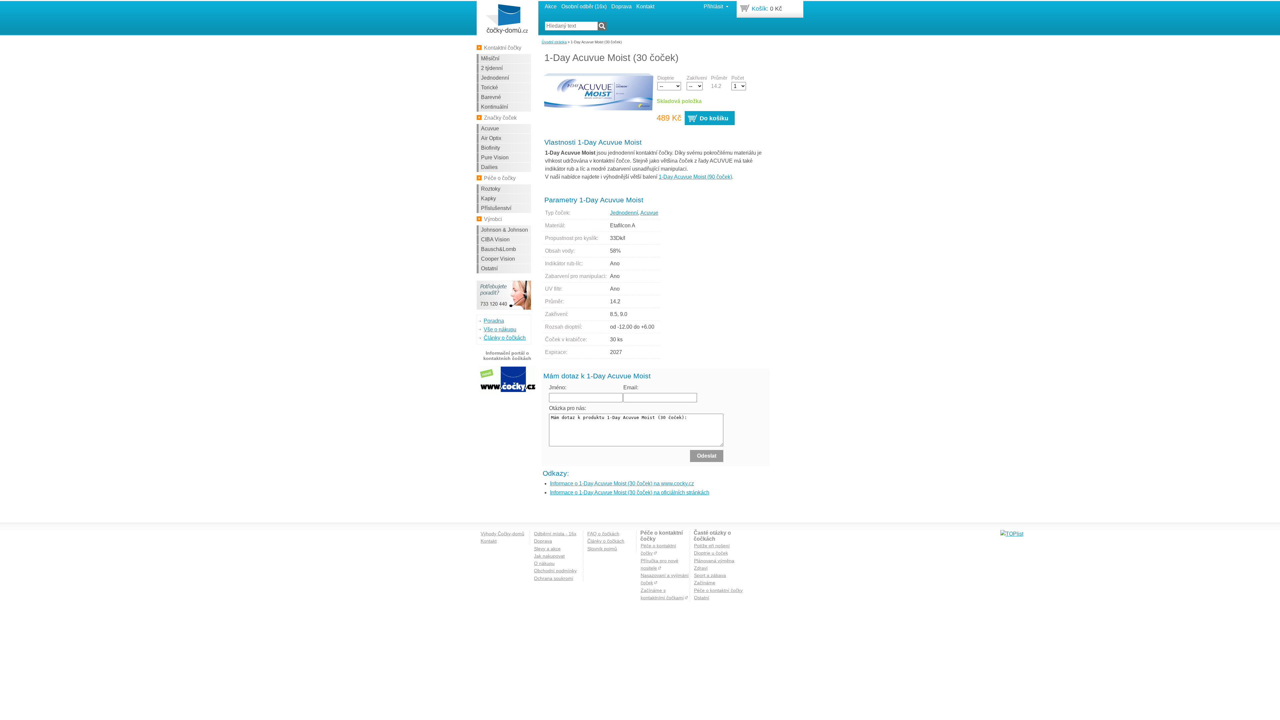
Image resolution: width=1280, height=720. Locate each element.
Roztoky (490, 189)
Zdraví (701, 568)
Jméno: (557, 387)
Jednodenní (495, 78)
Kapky (488, 198)
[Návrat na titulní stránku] (507, 19)
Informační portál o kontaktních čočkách (507, 355)
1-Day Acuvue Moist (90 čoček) (695, 177)
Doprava (621, 6)
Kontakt (645, 6)
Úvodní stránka (554, 42)
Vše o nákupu (500, 329)
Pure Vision (495, 157)
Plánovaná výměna (714, 560)
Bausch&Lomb (498, 249)
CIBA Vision (495, 239)
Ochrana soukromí (553, 578)
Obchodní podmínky (555, 570)
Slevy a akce (547, 548)
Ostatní (489, 268)
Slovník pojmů (602, 548)
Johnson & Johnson (504, 230)
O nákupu (544, 563)
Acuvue (490, 128)
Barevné (491, 97)
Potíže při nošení (712, 545)
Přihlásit (713, 6)
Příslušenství (496, 208)
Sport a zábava (710, 575)
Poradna (494, 321)
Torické (489, 87)
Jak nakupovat (549, 556)
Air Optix (491, 138)
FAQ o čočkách (603, 533)
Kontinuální (494, 107)
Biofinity (490, 148)
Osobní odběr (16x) (584, 6)
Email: (630, 387)
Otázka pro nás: (567, 408)
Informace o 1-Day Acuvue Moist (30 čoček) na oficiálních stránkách (629, 492)
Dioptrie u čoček (711, 553)
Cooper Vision (498, 259)
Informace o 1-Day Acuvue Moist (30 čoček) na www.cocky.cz (622, 483)
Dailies (489, 167)
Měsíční (490, 58)
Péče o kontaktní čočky (718, 590)
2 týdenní (492, 68)
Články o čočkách (505, 338)
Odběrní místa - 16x (555, 533)
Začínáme (704, 582)
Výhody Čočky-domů (502, 533)
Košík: (760, 8)
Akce (551, 6)
